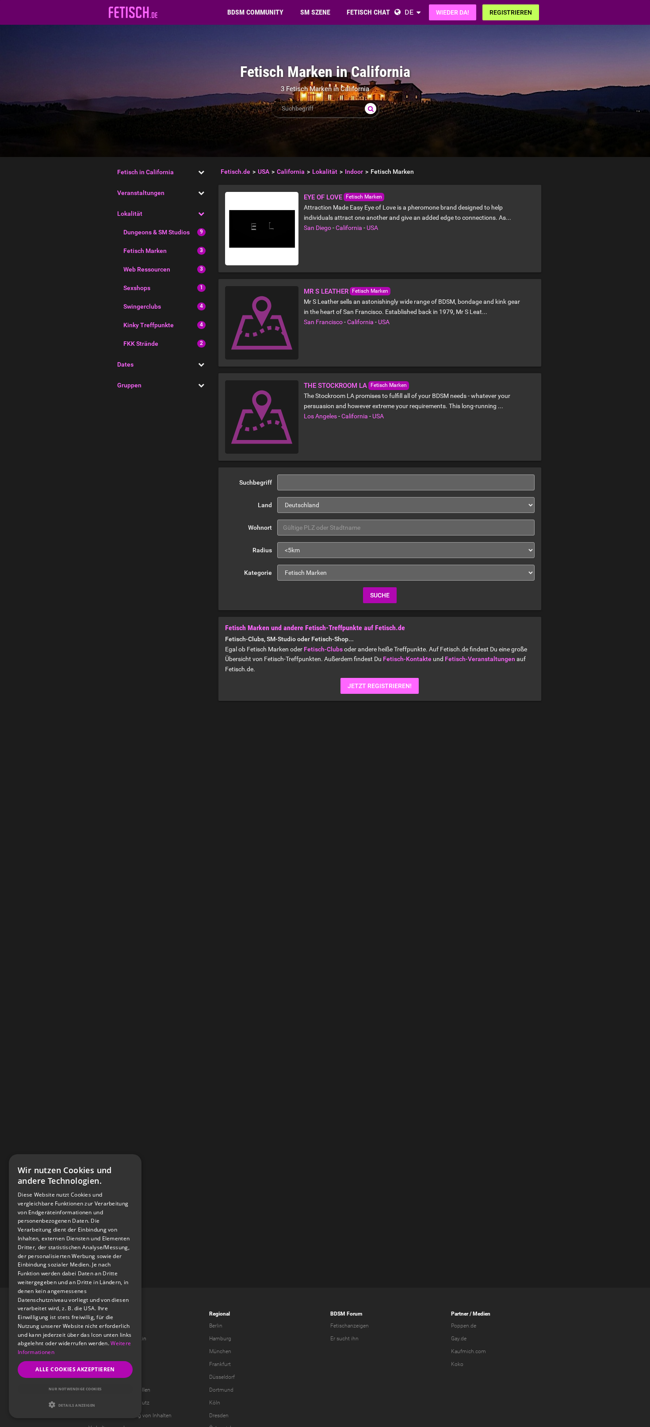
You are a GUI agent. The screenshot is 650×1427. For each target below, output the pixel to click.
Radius (262, 550)
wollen (142, 1390)
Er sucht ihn (344, 1338)
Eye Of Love (323, 197)
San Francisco (323, 321)
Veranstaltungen (140, 192)
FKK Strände (140, 343)
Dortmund (221, 1390)
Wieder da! (452, 12)
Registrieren (510, 12)
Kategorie (258, 572)
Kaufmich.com (468, 1351)
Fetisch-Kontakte (407, 658)
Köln (214, 1403)
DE (409, 12)
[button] (75, 1404)
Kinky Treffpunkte (148, 325)
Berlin (215, 1326)
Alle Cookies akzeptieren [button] (75, 1369)
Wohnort (260, 527)
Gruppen (129, 385)
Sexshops (136, 287)
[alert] (75, 1286)
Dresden (219, 1415)
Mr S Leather (326, 291)
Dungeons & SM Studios (156, 232)
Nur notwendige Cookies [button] (75, 1388)
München (220, 1351)
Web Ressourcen (146, 269)
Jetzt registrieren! (380, 685)
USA (372, 227)
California (349, 227)
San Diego (317, 227)
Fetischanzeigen (349, 1326)
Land (265, 505)
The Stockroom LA (335, 386)
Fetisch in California (145, 172)
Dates (125, 364)
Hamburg (220, 1338)
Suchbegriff (255, 482)
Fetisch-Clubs (323, 649)
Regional (219, 1314)
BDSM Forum (346, 1314)
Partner (459, 1314)
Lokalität (129, 213)
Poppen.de (463, 1326)
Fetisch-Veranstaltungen (480, 658)
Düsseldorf (222, 1377)
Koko (457, 1364)
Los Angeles (320, 416)
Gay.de (458, 1338)
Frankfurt (220, 1364)
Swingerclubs (142, 306)
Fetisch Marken (145, 250)
